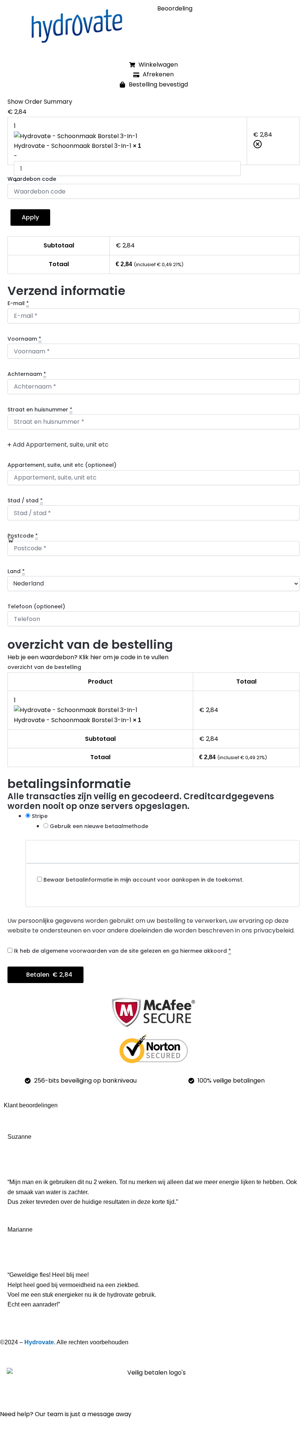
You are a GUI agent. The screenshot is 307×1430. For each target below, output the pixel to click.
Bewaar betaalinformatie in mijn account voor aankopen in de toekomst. (143, 879)
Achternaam (26, 374)
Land (16, 571)
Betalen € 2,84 (49, 974)
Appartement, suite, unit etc (61, 465)
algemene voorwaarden (73, 951)
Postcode (22, 535)
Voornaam (24, 339)
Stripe (40, 816)
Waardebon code (31, 179)
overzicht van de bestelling (44, 667)
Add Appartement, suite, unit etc (60, 444)
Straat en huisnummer (39, 409)
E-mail (18, 303)
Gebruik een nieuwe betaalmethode (99, 826)
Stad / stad (25, 500)
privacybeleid (273, 930)
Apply (30, 217)
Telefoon (36, 606)
